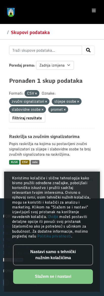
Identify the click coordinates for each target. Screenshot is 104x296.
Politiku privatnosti (54, 236)
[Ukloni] (36, 93)
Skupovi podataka (30, 32)
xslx (35, 162)
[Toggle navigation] (94, 10)
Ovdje (54, 217)
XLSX (14, 162)
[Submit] (88, 50)
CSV (25, 162)
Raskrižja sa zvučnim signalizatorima (44, 136)
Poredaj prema (21, 65)
